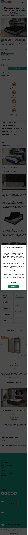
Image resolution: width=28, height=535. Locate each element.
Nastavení (13, 282)
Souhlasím (13, 286)
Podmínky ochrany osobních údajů (15, 279)
